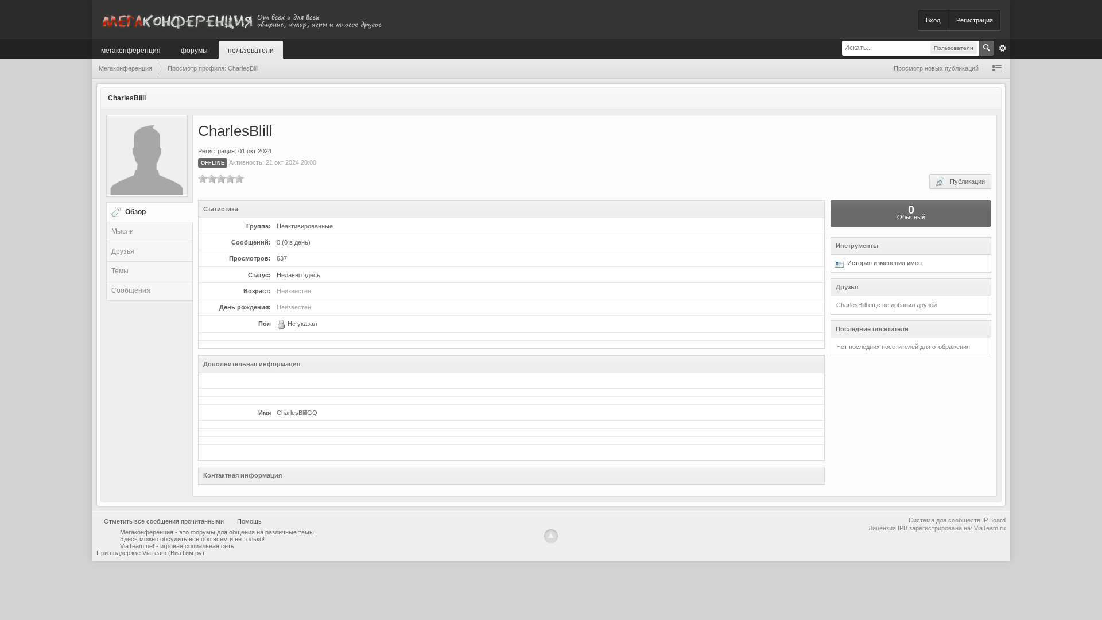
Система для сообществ (944, 520)
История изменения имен (883, 262)
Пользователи (251, 50)
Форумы (194, 50)
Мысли (122, 231)
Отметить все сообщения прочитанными (164, 521)
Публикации (965, 181)
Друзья (122, 251)
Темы (120, 271)
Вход (933, 20)
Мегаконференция (131, 50)
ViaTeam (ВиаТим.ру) (173, 552)
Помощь (249, 521)
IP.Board (994, 520)
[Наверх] (551, 536)
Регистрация (974, 20)
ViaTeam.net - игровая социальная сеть (177, 545)
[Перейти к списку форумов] (241, 19)
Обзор (135, 212)
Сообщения (130, 290)
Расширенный (1002, 48)
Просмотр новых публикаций (936, 68)
